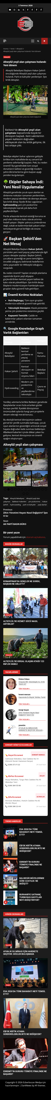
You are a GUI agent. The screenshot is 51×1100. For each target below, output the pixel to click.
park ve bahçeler (29, 504)
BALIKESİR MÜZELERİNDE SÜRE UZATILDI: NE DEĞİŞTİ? (10, 865)
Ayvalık (8, 945)
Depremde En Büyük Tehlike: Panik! (32, 697)
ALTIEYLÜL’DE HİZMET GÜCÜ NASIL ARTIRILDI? (25, 603)
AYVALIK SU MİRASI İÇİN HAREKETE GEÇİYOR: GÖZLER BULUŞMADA (30, 730)
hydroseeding (15, 504)
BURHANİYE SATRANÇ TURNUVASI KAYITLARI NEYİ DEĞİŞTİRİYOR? (10, 881)
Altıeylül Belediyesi (17, 498)
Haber (8, 985)
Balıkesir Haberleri (19, 501)
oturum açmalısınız (35, 537)
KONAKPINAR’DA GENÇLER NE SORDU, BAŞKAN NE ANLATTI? (25, 563)
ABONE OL (44, 41)
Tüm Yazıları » (24, 689)
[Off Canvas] (4, 41)
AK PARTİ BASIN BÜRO (14, 523)
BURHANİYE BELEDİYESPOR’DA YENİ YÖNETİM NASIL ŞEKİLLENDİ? (10, 898)
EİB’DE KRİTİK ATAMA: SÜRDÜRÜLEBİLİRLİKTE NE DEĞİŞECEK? (10, 832)
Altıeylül (7, 57)
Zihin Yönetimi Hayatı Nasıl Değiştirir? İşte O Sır (25, 512)
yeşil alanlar (42, 504)
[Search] (38, 41)
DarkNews (26, 1085)
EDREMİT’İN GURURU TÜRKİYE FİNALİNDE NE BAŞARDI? (10, 849)
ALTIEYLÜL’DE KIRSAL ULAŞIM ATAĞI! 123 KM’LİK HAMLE (25, 643)
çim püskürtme (34, 501)
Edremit (8, 1065)
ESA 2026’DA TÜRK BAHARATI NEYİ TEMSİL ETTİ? (25, 973)
